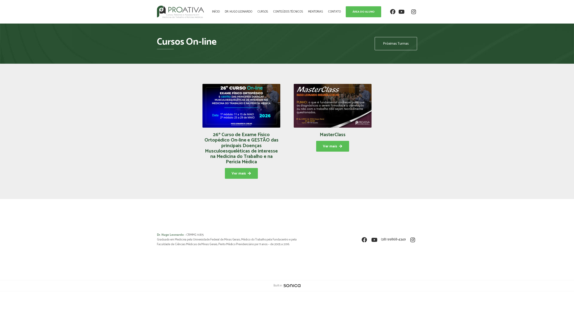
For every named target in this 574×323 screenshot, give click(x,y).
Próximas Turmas (396, 44)
